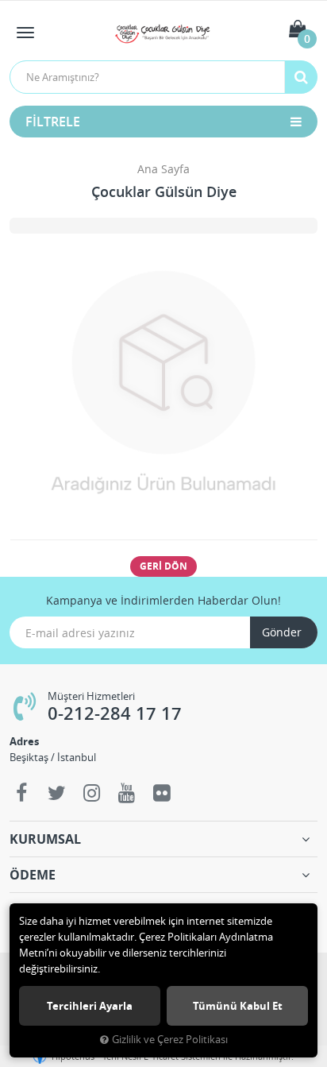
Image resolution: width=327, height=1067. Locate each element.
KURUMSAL (45, 839)
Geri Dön (163, 566)
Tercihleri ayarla (90, 1006)
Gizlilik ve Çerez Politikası (170, 1039)
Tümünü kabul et (238, 1006)
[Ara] (301, 77)
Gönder (282, 632)
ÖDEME (33, 874)
